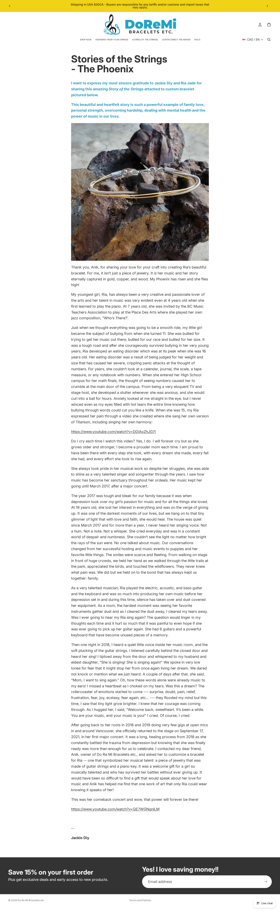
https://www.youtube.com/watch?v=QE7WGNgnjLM (115, 809)
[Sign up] (265, 881)
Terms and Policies (140, 900)
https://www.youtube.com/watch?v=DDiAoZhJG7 (113, 431)
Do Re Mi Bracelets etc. (31, 900)
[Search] (268, 39)
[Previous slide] (9, 5)
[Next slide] (267, 5)
